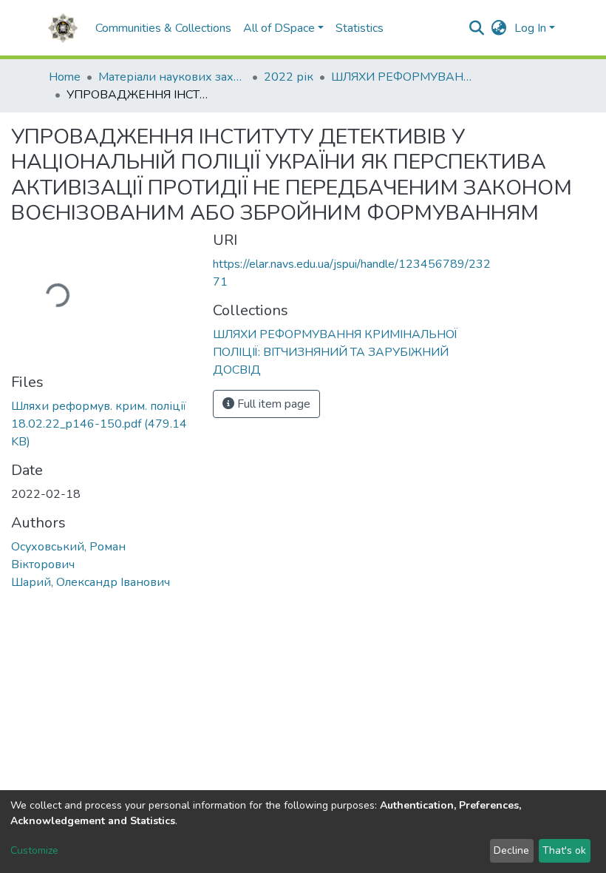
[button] (499, 28)
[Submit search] (477, 28)
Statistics (360, 28)
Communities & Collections (163, 28)
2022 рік (288, 77)
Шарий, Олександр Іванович (90, 582)
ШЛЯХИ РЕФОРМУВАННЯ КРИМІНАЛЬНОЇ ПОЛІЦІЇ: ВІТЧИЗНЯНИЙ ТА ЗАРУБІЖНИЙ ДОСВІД (405, 77)
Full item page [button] (272, 404)
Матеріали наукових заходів (172, 77)
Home (65, 77)
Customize (34, 850)
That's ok (564, 850)
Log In (530, 28)
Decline (511, 850)
